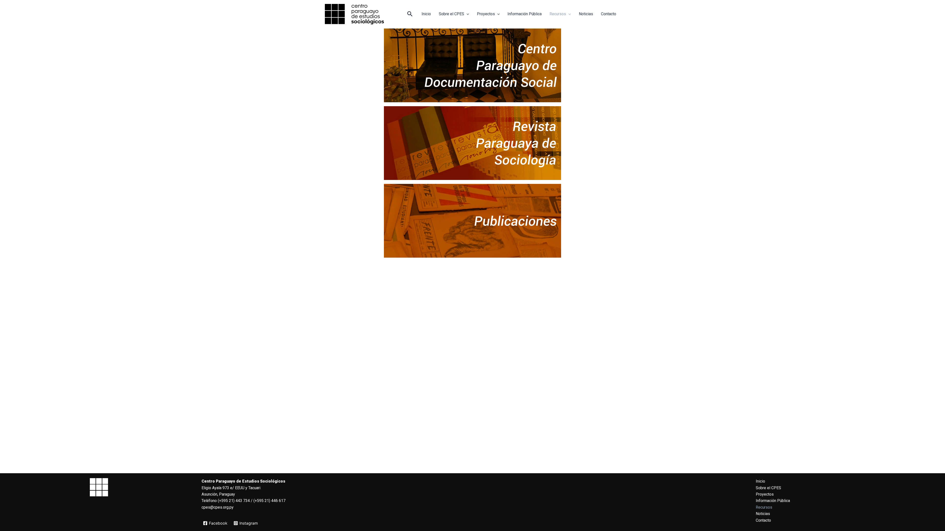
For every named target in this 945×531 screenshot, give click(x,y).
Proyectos (486, 14)
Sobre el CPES (451, 14)
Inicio (426, 14)
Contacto (608, 14)
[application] (466, 14)
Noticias (586, 14)
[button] (410, 14)
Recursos (558, 14)
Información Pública (524, 14)
